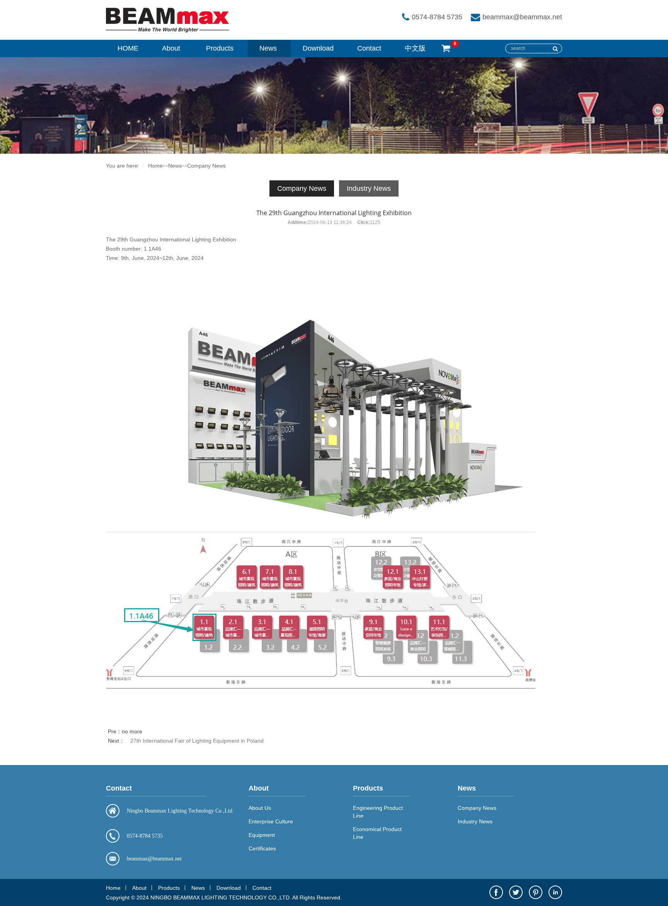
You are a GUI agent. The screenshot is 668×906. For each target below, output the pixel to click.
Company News (206, 166)
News (268, 48)
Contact (369, 48)
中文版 (415, 48)
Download (318, 48)
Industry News (369, 188)
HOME (128, 48)
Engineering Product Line (378, 812)
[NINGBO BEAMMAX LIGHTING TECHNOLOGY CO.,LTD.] (168, 31)
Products (219, 48)
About (171, 48)
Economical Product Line (377, 833)
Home (155, 166)
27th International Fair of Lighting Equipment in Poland (197, 741)
